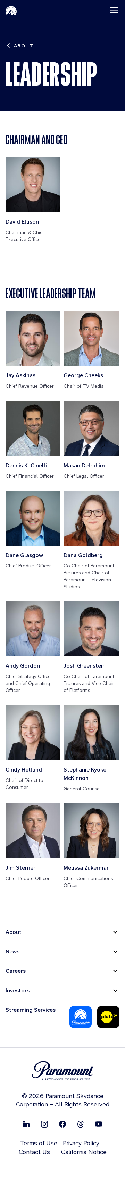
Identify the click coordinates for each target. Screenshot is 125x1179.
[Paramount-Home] (11, 10)
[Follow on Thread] (80, 1124)
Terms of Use (38, 1143)
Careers (16, 971)
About (14, 932)
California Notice (84, 1151)
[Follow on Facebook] (62, 1124)
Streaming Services (31, 1010)
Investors (18, 990)
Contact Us (34, 1151)
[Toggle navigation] (114, 10)
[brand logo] (62, 1071)
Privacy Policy (81, 1143)
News (12, 951)
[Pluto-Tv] (108, 1017)
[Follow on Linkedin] (26, 1124)
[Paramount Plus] (80, 1017)
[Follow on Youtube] (98, 1124)
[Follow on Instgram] (44, 1124)
